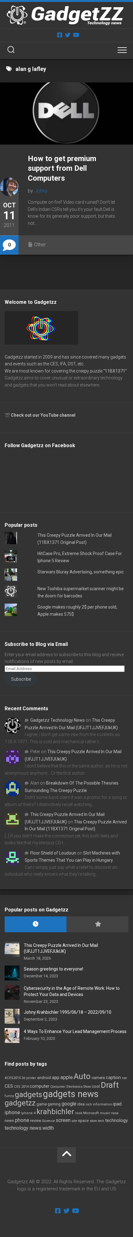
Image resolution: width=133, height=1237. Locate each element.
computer (39, 1086)
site (74, 1121)
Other (40, 245)
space (83, 1120)
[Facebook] (59, 35)
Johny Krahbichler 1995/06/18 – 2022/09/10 (67, 1012)
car (124, 1078)
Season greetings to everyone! (53, 968)
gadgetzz (20, 1103)
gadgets (28, 1094)
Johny (41, 191)
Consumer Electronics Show (70, 1087)
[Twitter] (68, 35)
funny (9, 1096)
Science (48, 1121)
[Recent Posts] (35, 924)
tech (101, 1121)
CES (9, 1086)
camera (98, 1077)
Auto (82, 1076)
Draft (110, 1085)
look (78, 1113)
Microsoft (91, 1113)
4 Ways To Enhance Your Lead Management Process (75, 1031)
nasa (114, 1113)
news (9, 1121)
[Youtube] (76, 35)
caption (113, 1077)
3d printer (29, 1078)
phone (22, 1120)
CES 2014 (21, 1087)
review (35, 1120)
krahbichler (55, 1111)
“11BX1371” (115, 370)
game (41, 1104)
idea (81, 1104)
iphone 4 (28, 1113)
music (105, 1113)
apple (66, 1077)
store (93, 1121)
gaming (54, 1104)
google (69, 1104)
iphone (12, 1112)
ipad (117, 1104)
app (55, 1077)
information (102, 1104)
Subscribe (21, 679)
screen (63, 1120)
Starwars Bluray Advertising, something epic (80, 571)
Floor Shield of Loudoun (53, 852)
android (44, 1077)
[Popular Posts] (97, 924)
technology (116, 1120)
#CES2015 (13, 1078)
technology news (23, 1128)
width (48, 1128)
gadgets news (71, 1094)
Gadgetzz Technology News (57, 720)
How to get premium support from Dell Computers (62, 168)
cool (96, 1086)
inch (89, 1104)
